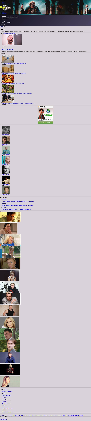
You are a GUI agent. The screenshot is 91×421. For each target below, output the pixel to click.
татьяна (66, 415)
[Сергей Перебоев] (6, 193)
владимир (25, 415)
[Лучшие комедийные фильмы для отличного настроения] (8, 82)
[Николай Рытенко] (10, 351)
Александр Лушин (7, 49)
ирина (41, 415)
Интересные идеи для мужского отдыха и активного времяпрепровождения (17, 93)
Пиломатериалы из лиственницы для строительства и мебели (14, 63)
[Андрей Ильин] (6, 143)
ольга (59, 415)
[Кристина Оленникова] (10, 386)
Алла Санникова (5, 134)
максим (46, 415)
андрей (12, 415)
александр (2, 415)
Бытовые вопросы (6, 22)
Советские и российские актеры (10, 17)
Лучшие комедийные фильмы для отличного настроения (13, 83)
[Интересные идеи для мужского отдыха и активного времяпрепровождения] (8, 92)
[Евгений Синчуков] (9, 292)
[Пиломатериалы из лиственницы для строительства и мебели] (8, 62)
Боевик (5, 21)
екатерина (34, 415)
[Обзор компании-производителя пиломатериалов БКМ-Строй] (8, 72)
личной (43, 415)
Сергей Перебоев (5, 194)
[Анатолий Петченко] (9, 339)
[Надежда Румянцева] (10, 280)
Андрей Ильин (5, 144)
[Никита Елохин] (10, 363)
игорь (39, 415)
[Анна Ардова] (10, 245)
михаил (50, 415)
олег (57, 415)
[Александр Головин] (10, 257)
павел (61, 415)
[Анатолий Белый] (10, 304)
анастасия (9, 415)
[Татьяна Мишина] (6, 173)
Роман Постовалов (6, 154)
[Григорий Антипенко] (8, 233)
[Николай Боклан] (6, 183)
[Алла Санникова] (6, 133)
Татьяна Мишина (5, 174)
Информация (6, 20)
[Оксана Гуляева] (9, 327)
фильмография (73, 415)
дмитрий (28, 415)
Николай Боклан (5, 184)
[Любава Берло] (6, 163)
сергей (63, 415)
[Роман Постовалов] (6, 153)
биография (19, 415)
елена (37, 415)
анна (14, 415)
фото (81, 415)
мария (48, 415)
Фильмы (4, 19)
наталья (53, 415)
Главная (1, 26)
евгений (31, 415)
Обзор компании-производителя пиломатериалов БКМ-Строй (14, 73)
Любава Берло (5, 164)
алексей (5, 415)
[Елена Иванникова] (10, 269)
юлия (83, 415)
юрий (85, 415)
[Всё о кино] (5, 10)
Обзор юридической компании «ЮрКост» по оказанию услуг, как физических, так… (18, 103)
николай (56, 415)
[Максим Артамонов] (10, 316)
